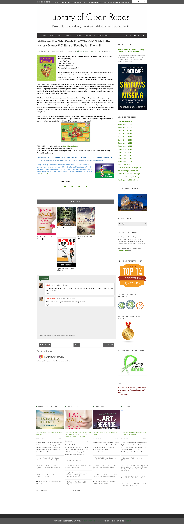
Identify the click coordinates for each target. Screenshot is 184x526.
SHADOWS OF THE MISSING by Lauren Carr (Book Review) (80, 2)
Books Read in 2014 (125, 146)
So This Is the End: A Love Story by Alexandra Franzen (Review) (133, 484)
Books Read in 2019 (125, 131)
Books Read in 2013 (125, 149)
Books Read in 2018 (125, 134)
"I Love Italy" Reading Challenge (129, 174)
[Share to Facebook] (86, 186)
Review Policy (123, 251)
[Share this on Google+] (72, 186)
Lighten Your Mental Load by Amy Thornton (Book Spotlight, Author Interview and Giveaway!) (77, 474)
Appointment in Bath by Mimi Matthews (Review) (46, 475)
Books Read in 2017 (125, 137)
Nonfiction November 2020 (76, 460)
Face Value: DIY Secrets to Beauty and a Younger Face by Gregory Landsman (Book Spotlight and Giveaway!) (78, 434)
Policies (59, 35)
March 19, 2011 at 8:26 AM (60, 285)
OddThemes (129, 521)
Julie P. (48, 285)
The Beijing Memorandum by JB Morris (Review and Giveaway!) (104, 459)
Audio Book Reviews (125, 121)
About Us (51, 35)
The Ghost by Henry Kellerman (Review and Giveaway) (104, 482)
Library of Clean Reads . (93, 521)
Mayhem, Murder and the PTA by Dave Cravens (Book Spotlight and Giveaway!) (105, 467)
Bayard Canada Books (70, 146)
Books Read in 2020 (125, 128)
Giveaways (79, 35)
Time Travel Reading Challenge (129, 177)
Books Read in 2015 (125, 140)
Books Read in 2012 (125, 152)
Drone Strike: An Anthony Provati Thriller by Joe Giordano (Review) (105, 475)
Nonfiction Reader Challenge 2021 (130, 167)
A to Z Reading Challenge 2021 (128, 171)
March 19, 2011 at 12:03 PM (65, 298)
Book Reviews (69, 35)
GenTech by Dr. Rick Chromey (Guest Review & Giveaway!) (78, 466)
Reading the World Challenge (128, 180)
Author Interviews (124, 164)
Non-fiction (97, 51)
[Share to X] (64, 186)
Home (44, 35)
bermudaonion (50, 298)
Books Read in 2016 (125, 143)
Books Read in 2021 (125, 124)
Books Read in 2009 (125, 161)
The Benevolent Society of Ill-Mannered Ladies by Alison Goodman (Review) (48, 467)
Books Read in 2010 (125, 158)
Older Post (108, 345)
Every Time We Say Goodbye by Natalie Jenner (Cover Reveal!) (48, 459)
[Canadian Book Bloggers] (128, 342)
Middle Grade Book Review (85, 51)
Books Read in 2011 (125, 155)
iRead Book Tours (103, 35)
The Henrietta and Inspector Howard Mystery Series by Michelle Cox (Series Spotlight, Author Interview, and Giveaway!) (134, 468)
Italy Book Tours (90, 35)
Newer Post (45, 345)
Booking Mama (46, 174)
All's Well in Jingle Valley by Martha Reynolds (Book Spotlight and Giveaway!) (134, 477)
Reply (47, 293)
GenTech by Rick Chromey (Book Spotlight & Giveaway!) (76, 483)
